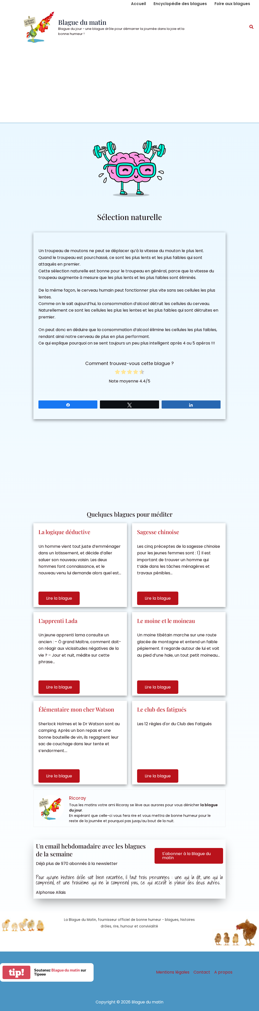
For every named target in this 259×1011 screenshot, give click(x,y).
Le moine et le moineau (166, 620)
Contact (201, 972)
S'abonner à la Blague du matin (186, 856)
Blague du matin (82, 22)
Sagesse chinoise (158, 532)
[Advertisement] (129, 84)
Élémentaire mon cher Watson (76, 709)
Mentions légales (172, 972)
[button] (251, 27)
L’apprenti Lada (57, 620)
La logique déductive (64, 532)
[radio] (117, 372)
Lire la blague (59, 598)
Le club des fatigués (161, 709)
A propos (223, 972)
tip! (16, 972)
